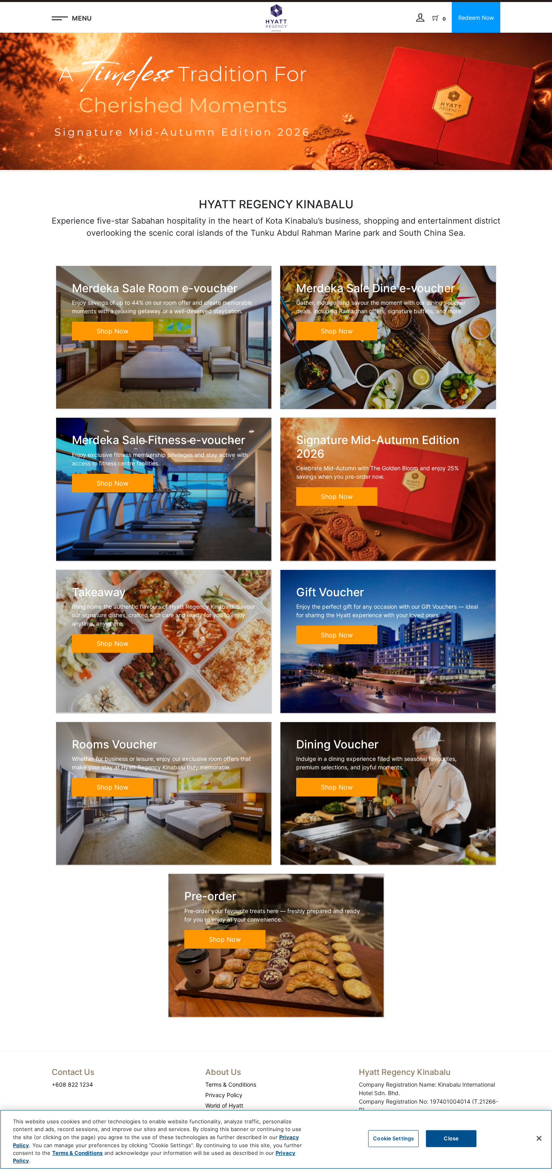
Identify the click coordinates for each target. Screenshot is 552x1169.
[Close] (539, 1138)
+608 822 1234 (72, 1084)
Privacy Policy (223, 1094)
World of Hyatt (224, 1105)
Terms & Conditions (230, 1084)
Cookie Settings (393, 1138)
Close (451, 1138)
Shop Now (113, 331)
